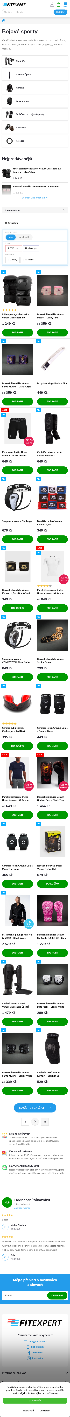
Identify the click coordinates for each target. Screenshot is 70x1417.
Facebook (38, 1352)
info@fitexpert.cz (38, 1341)
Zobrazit (17, 332)
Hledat (60, 12)
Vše (11, 237)
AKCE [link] (13, 248)
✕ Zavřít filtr (11, 223)
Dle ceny (28, 259)
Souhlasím (36, 1400)
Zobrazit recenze (22, 1208)
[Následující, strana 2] (35, 1122)
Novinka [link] (31, 248)
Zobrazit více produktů (33, 198)
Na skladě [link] (24, 237)
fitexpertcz (37, 1358)
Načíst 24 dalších (32, 1108)
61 (45, 1122)
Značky (12, 259)
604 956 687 (37, 1347)
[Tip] (17, 290)
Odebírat (57, 1295)
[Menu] (65, 4)
